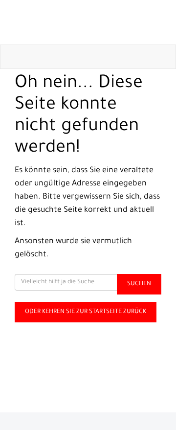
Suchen (139, 284)
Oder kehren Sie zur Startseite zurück (85, 312)
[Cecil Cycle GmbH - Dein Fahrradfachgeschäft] (90, 22)
